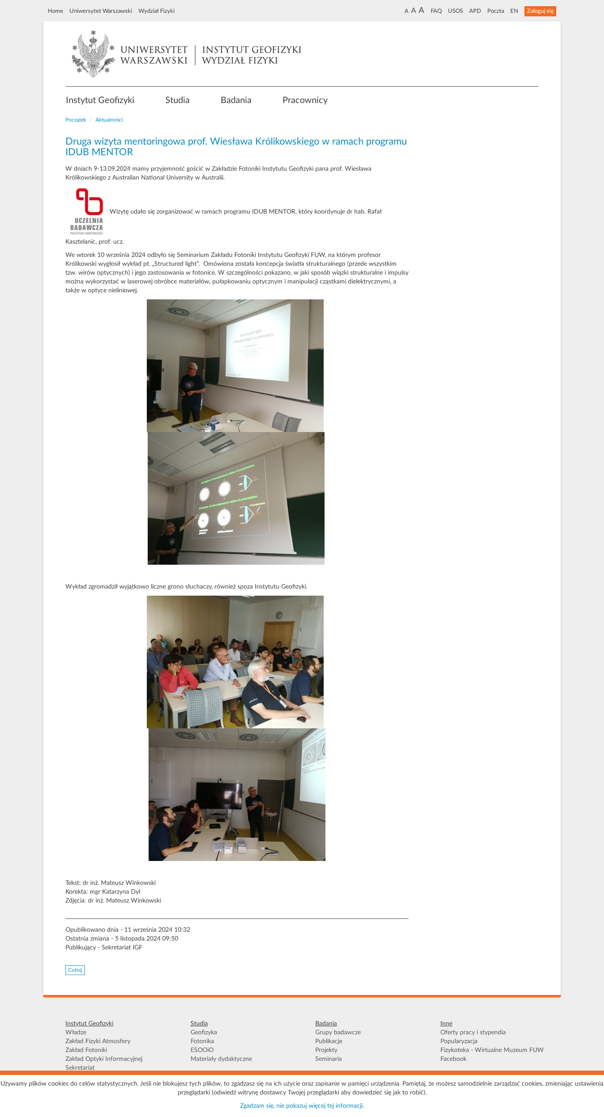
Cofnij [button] (75, 970)
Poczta (495, 11)
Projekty (326, 1050)
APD (475, 11)
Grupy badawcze (338, 1032)
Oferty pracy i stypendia (473, 1032)
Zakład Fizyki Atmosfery (97, 1041)
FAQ (436, 11)
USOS (455, 11)
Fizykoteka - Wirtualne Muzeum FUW (492, 1050)
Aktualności (109, 119)
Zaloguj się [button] (540, 11)
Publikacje (328, 1041)
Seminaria (328, 1059)
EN (514, 11)
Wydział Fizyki (156, 11)
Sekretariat (80, 1068)
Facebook (453, 1059)
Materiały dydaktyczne (221, 1059)
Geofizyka (204, 1032)
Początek (75, 119)
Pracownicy (305, 100)
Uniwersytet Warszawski (100, 11)
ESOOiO (202, 1050)
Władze (75, 1032)
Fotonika (202, 1041)
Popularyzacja (459, 1041)
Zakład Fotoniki (86, 1050)
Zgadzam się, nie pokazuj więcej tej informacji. (302, 1106)
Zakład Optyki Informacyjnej (103, 1059)
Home (55, 11)
